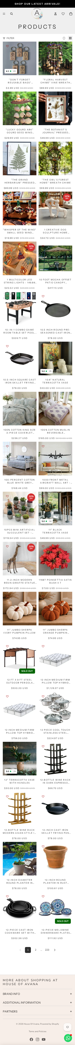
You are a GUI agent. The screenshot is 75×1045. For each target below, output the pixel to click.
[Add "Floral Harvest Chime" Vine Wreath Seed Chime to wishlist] (43, 46)
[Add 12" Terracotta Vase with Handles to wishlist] (7, 746)
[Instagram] (37, 1039)
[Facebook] (31, 1039)
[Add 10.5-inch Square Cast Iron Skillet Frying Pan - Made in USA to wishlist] (7, 346)
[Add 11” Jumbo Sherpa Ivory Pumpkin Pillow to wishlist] (7, 596)
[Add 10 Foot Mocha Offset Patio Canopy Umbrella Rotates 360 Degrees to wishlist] (43, 246)
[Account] (55, 14)
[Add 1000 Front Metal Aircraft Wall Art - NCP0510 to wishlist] (43, 446)
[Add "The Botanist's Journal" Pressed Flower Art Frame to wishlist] (43, 96)
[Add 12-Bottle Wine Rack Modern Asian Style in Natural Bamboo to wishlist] (7, 796)
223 (47, 950)
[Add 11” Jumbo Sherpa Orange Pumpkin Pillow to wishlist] (43, 596)
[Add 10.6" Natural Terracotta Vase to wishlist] (43, 346)
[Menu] (4, 14)
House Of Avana (31, 1024)
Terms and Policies (37, 1031)
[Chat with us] (68, 1038)
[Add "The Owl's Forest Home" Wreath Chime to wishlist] (43, 146)
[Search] (11, 14)
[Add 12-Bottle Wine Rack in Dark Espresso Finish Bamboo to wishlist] (43, 746)
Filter (10, 38)
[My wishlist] (63, 14)
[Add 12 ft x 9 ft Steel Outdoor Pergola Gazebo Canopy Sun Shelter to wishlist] (7, 646)
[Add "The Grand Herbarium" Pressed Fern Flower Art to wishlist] (7, 146)
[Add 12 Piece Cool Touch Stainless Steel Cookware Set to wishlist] (43, 696)
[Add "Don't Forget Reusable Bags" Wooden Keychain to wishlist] (7, 46)
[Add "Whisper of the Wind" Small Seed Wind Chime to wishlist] (7, 196)
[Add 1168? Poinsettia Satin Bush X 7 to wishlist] (43, 546)
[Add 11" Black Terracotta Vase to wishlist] (43, 496)
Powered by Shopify (49, 1024)
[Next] (55, 950)
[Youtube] (44, 1039)
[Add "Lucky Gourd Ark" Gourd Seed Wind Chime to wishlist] (7, 96)
